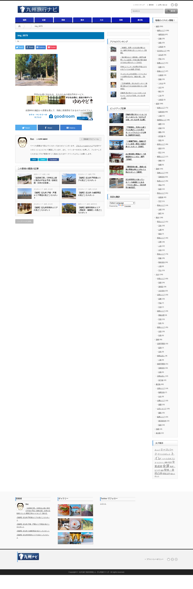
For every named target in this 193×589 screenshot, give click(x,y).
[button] (63, 510)
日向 (159, 352)
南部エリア (161, 311)
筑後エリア (161, 71)
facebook (176, 4)
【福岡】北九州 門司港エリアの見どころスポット (89, 179)
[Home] (19, 26)
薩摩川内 (161, 392)
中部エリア (161, 278)
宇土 (159, 270)
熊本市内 (161, 262)
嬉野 (159, 124)
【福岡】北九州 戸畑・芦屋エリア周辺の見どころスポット (46, 195)
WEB (34, 159)
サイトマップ (140, 5)
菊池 (159, 234)
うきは (160, 83)
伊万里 (160, 136)
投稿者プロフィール (91, 139)
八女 (159, 95)
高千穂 (160, 380)
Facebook (53, 159)
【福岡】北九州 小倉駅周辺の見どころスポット (89, 194)
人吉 (159, 246)
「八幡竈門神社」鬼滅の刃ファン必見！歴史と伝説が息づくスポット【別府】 (136, 143)
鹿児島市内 (162, 421)
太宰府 (160, 47)
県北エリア (161, 193)
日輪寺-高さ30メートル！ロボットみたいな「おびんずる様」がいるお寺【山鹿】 (133, 95)
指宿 (159, 425)
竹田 (159, 319)
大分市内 (161, 291)
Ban (32, 139)
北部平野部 (161, 343)
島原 (159, 189)
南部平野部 (161, 364)
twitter (172, 4)
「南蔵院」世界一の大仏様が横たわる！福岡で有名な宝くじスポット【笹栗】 (133, 50)
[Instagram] (176, 559)
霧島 (159, 413)
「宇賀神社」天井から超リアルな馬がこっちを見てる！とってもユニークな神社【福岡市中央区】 (136, 131)
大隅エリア (161, 400)
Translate (127, 206)
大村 (159, 209)
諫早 (159, 213)
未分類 (158, 433)
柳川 (159, 91)
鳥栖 (159, 164)
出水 (159, 396)
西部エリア (161, 327)
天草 (159, 242)
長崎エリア (161, 173)
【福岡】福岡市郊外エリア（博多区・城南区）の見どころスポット (90, 210)
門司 (93, 174)
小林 (159, 360)
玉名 (159, 225)
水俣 (159, 250)
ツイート (103, 504)
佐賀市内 (161, 112)
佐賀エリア (38, 174)
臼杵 (159, 323)
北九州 (50, 189)
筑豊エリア (161, 63)
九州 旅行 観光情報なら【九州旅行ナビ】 (94, 572)
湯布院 (160, 286)
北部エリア (161, 295)
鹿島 (159, 132)
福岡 (24, 20)
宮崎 (121, 20)
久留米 (160, 75)
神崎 (159, 160)
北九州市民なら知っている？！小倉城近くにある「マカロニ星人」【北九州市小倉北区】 (136, 183)
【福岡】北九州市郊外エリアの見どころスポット (46, 208)
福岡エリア (82, 204)
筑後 (159, 79)
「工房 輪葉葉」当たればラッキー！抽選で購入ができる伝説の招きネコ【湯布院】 (133, 85)
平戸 (159, 201)
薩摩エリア (161, 417)
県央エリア (161, 205)
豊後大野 (161, 315)
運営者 (151, 5)
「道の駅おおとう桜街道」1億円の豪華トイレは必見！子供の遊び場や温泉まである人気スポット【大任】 (133, 59)
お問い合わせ (162, 5)
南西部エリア (161, 120)
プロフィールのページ (84, 146)
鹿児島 (140, 20)
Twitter (43, 159)
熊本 (82, 20)
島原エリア (161, 181)
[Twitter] (168, 559)
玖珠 (159, 335)
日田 (159, 331)
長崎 (63, 20)
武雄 (159, 128)
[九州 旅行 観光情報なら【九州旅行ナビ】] (38, 12)
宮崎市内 (161, 368)
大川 (159, 87)
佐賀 (43, 20)
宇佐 (159, 303)
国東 (159, 299)
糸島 (159, 42)
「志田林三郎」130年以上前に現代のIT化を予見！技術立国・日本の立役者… (46, 180)
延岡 (159, 348)
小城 (47, 174)
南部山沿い (161, 356)
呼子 (159, 152)
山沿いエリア (161, 408)
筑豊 (159, 67)
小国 (159, 266)
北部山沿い (161, 376)
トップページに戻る (24, 221)
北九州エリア (82, 174)
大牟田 (160, 99)
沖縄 (157, 429)
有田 (159, 140)
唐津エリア (161, 144)
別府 (159, 282)
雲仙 (159, 185)
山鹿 (159, 230)
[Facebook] (172, 559)
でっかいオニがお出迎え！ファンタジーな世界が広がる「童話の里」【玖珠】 (133, 76)
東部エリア (161, 156)
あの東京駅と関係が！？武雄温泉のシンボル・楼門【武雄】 (136, 156)
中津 (159, 307)
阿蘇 (159, 258)
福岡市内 (94, 204)
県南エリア (161, 238)
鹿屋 (159, 404)
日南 (159, 372)
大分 (101, 20)
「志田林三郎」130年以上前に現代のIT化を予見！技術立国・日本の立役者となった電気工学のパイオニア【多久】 (33, 510)
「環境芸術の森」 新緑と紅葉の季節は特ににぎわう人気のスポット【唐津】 (136, 169)
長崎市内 (161, 177)
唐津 (159, 148)
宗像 (159, 38)
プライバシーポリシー (155, 559)
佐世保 (160, 197)
